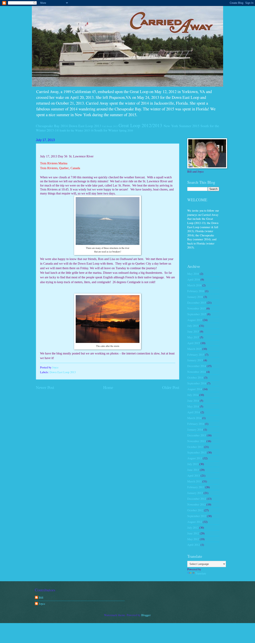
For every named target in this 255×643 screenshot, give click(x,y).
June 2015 (193, 331)
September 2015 (196, 314)
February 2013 (195, 487)
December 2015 (196, 302)
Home (108, 387)
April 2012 (193, 545)
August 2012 (194, 522)
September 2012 (196, 516)
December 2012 (196, 499)
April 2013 (193, 475)
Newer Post (45, 387)
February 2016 (195, 291)
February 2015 (195, 354)
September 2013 (196, 452)
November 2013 (196, 441)
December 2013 (196, 435)
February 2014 (195, 424)
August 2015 (194, 320)
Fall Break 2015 (110, 126)
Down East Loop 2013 (85, 125)
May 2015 (193, 337)
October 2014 (195, 377)
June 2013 (193, 470)
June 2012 (193, 533)
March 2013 (194, 481)
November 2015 (196, 308)
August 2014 (194, 389)
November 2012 (196, 504)
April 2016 (193, 279)
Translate (200, 573)
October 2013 (195, 447)
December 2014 (196, 366)
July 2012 (192, 527)
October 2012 (195, 510)
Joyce (42, 604)
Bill (41, 597)
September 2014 (196, 383)
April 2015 (193, 343)
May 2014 (193, 406)
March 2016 (194, 285)
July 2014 (192, 395)
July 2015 (192, 326)
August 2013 (194, 458)
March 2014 (194, 418)
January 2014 (195, 429)
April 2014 (193, 412)
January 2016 (195, 297)
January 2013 (195, 493)
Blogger (145, 615)
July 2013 (192, 464)
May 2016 (193, 274)
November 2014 (196, 372)
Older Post (170, 387)
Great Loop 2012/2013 (140, 125)
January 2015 (195, 360)
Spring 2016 (126, 130)
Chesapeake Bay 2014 (52, 125)
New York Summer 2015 (181, 125)
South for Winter (106, 130)
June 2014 (193, 400)
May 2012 (193, 539)
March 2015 (194, 349)
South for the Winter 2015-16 (76, 130)
